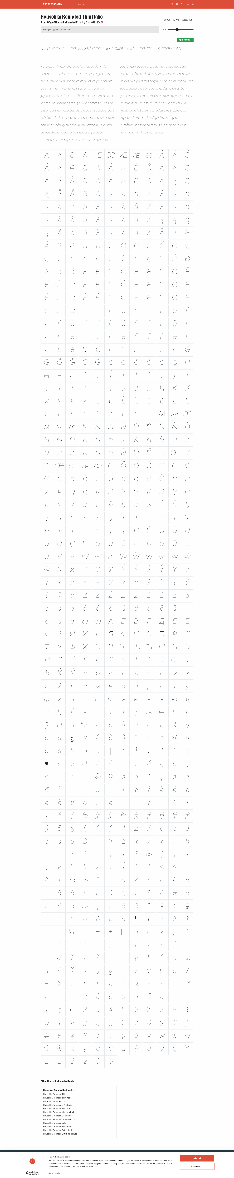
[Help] (182, 4)
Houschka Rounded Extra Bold (57, 1130)
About (167, 19)
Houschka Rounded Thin (54, 1094)
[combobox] (113, 4)
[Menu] (193, 4)
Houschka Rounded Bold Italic (57, 1126)
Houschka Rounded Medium (56, 1108)
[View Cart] (188, 4)
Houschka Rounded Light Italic (57, 1105)
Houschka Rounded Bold (54, 1123)
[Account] (172, 4)
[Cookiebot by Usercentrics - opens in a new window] (32, 1173)
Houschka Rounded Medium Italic (59, 1112)
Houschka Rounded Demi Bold (57, 1116)
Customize (195, 1166)
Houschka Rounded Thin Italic (57, 1098)
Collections (188, 19)
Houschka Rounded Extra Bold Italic (60, 1134)
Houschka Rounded (65, 22)
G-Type (50, 22)
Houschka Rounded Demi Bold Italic (60, 1119)
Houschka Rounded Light (55, 1101)
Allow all (197, 1158)
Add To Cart (185, 39)
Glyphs (176, 19)
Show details (54, 1173)
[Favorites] (177, 4)
